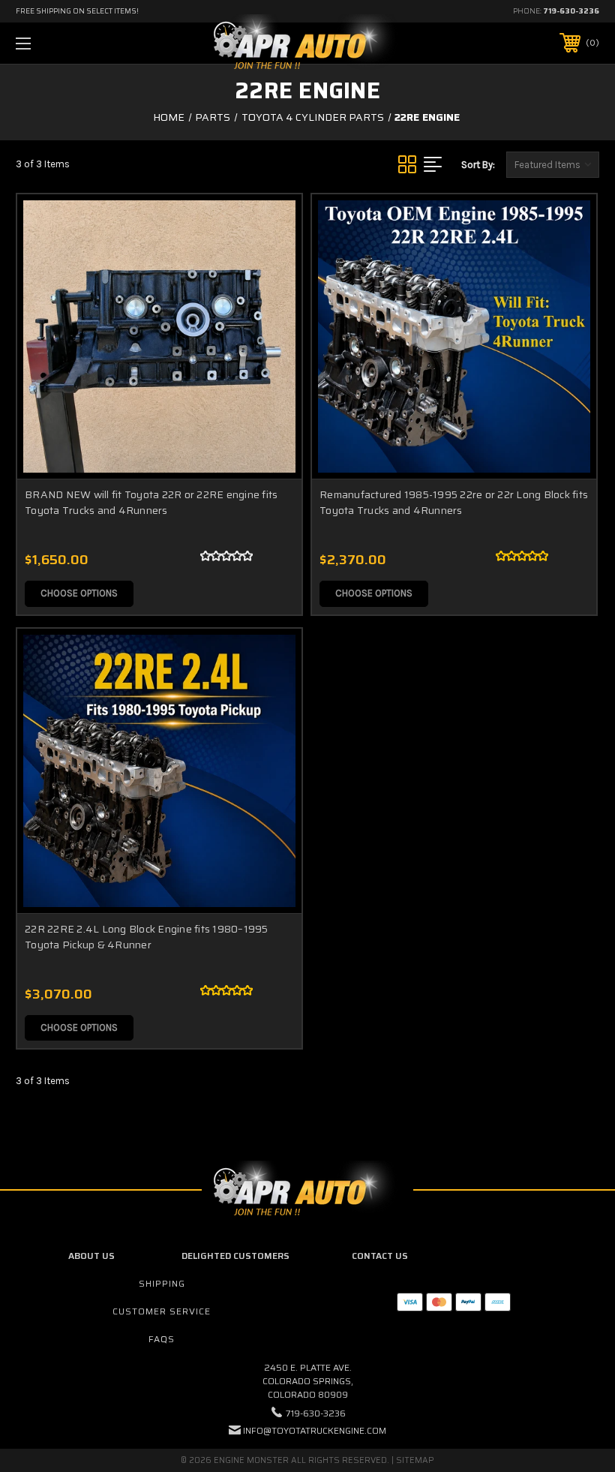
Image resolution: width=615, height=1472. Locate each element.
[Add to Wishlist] (271, 259)
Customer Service (161, 1311)
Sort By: (478, 164)
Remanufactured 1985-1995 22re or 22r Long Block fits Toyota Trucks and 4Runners (454, 502)
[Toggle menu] (74, 43)
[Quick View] (271, 223)
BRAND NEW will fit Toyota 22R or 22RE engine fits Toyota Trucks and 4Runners (151, 502)
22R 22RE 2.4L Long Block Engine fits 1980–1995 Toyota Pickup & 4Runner (146, 937)
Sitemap (415, 1460)
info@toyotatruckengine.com (314, 1430)
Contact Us (380, 1255)
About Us (91, 1255)
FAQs (161, 1339)
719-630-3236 (571, 11)
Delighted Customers (236, 1255)
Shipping (162, 1283)
